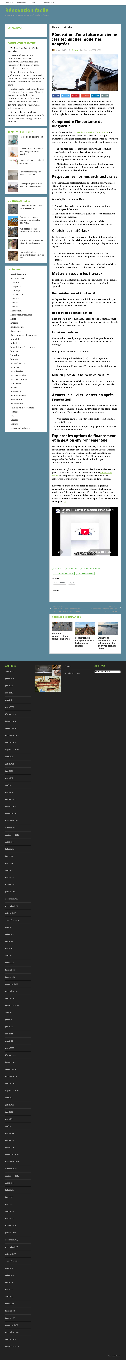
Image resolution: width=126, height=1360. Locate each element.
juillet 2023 (9, 934)
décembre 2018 (11, 1325)
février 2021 (10, 1140)
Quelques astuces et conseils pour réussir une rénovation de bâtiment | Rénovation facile (26, 92)
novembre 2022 (12, 991)
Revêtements (16, 403)
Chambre (14, 282)
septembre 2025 (12, 750)
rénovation (73, 569)
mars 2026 (9, 707)
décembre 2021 (11, 1069)
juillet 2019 (9, 1275)
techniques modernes (64, 573)
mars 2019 (9, 1304)
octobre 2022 (10, 998)
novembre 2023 (11, 906)
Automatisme (17, 278)
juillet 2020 (9, 1190)
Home (55, 27)
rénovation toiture (91, 569)
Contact (68, 666)
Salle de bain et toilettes (22, 408)
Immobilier (16, 339)
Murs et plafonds (18, 379)
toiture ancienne (85, 573)
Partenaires (48, 3)
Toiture (67, 27)
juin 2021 (9, 1112)
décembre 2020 (11, 1155)
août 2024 (9, 842)
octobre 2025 (10, 742)
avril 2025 (9, 785)
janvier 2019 (10, 1318)
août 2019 (9, 1268)
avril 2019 (9, 1297)
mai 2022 (9, 1034)
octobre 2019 (10, 1254)
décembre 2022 (11, 984)
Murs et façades (18, 375)
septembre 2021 (12, 1091)
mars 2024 (9, 877)
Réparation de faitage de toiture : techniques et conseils (85, 642)
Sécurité (14, 412)
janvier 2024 (10, 892)
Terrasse (14, 420)
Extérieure (15, 331)
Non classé (15, 383)
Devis (13, 319)
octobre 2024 (10, 828)
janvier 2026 (10, 721)
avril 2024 (9, 870)
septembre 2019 (12, 1261)
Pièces (13, 387)
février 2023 (10, 970)
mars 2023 (9, 963)
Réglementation (18, 395)
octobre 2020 (10, 1169)
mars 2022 (9, 1048)
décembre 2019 (11, 1240)
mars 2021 (9, 1133)
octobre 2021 (10, 1083)
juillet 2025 (9, 764)
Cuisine (14, 302)
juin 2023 (9, 941)
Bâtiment (59, 569)
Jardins (14, 359)
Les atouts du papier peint (31, 137)
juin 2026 (9, 686)
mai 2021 (9, 1119)
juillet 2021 (9, 1105)
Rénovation (34, 3)
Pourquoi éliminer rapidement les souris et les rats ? (31, 255)
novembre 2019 (11, 1247)
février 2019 (10, 1311)
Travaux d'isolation (20, 428)
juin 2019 (9, 1282)
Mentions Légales (72, 673)
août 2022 (9, 1012)
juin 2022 (9, 1027)
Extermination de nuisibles (24, 335)
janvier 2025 (10, 806)
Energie (14, 323)
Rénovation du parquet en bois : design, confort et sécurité (31, 151)
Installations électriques (22, 347)
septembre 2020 (12, 1176)
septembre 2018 (12, 1346)
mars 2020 (9, 1218)
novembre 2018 (11, 1332)
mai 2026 (9, 693)
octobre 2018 (10, 1339)
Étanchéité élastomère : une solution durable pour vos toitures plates (107, 643)
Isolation (14, 355)
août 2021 (9, 1098)
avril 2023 (9, 956)
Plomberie (15, 391)
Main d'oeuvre (17, 363)
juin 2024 (9, 856)
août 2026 (9, 671)
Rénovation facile (114, 1356)
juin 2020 (9, 1197)
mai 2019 (9, 1289)
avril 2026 (9, 700)
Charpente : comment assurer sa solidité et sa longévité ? (29, 220)
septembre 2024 (12, 835)
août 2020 (9, 1183)
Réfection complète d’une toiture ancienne (61, 636)
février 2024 (10, 885)
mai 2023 (9, 948)
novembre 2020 (12, 1162)
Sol (12, 416)
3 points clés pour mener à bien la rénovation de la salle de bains (26, 81)
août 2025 (9, 757)
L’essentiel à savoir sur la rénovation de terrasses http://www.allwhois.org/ (22, 58)
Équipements (17, 327)
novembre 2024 (12, 821)
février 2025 (10, 799)
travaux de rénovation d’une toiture (90, 132)
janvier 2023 (10, 977)
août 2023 (9, 927)
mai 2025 (9, 778)
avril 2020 (9, 1211)
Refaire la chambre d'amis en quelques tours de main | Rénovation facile (26, 75)
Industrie (15, 343)
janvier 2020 (10, 1233)
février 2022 (10, 1055)
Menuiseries (16, 371)
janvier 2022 (10, 1062)
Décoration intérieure (21, 315)
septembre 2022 (12, 1005)
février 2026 (10, 714)
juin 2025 (9, 771)
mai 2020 (9, 1204)
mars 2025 (9, 792)
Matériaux (15, 367)
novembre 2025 (12, 735)
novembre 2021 (11, 1076)
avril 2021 (9, 1126)
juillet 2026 (9, 679)
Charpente (15, 286)
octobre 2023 (10, 913)
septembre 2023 (12, 920)
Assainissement (18, 274)
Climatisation (17, 294)
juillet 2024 (9, 849)
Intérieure (15, 351)
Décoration (20, 3)
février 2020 (10, 1226)
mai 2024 (9, 863)
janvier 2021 (10, 1147)
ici (65, 501)
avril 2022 (9, 1041)
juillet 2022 (9, 1020)
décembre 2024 (11, 814)
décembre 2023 (11, 899)
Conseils (8, 3)
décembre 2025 (11, 728)
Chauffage (15, 290)
